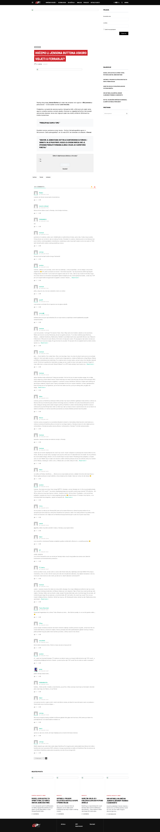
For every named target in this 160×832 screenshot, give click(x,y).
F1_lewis (42, 567)
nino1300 (42, 640)
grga (40, 669)
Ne (40, 161)
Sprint (44, 795)
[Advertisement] (116, 49)
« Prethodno (38, 758)
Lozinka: (105, 23)
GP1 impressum (79, 825)
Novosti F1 (37, 47)
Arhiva (126, 2)
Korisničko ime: (107, 16)
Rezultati (65, 169)
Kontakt (92, 824)
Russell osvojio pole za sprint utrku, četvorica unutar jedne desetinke (41, 800)
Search (126, 113)
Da (40, 159)
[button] (32, 2)
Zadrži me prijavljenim (110, 29)
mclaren (48, 177)
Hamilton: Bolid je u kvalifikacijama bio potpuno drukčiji (92, 800)
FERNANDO (43, 219)
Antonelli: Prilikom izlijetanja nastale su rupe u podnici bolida (67, 800)
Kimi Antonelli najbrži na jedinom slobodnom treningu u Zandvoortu (117, 801)
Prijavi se (123, 33)
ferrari (41, 177)
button (35, 177)
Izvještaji (34, 795)
